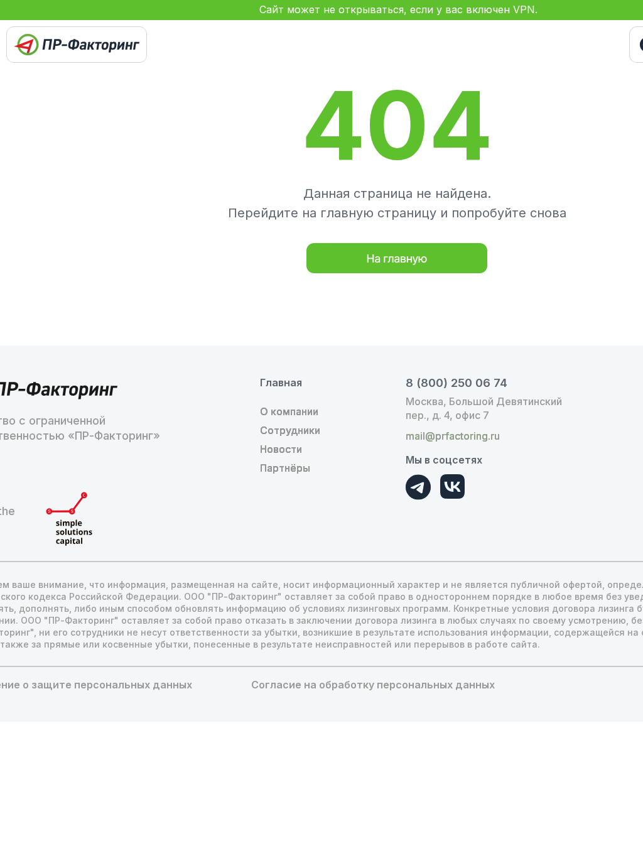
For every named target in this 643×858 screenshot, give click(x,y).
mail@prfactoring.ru (453, 436)
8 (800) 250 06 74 (456, 382)
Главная (281, 382)
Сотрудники (290, 430)
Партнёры (285, 468)
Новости (281, 449)
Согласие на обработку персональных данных (373, 684)
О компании (289, 411)
